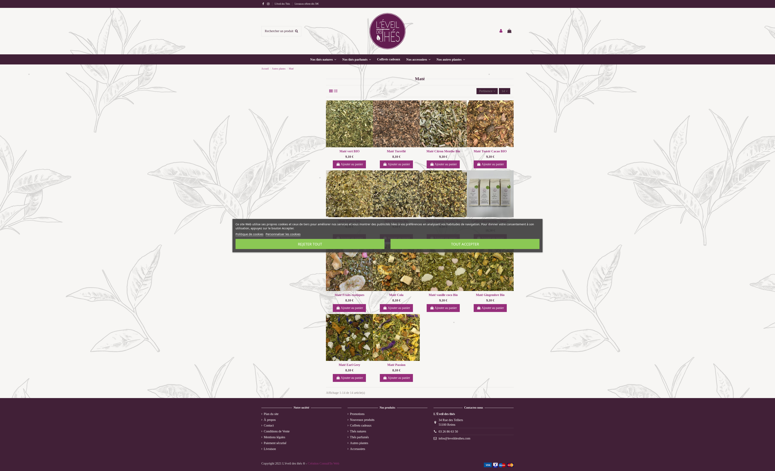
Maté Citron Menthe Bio (443, 151)
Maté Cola (396, 295)
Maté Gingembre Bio (490, 295)
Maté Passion (396, 365)
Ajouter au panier (352, 164)
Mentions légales (274, 437)
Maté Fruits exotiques (349, 295)
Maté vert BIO (349, 151)
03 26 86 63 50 (448, 431)
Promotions (357, 414)
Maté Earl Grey (349, 365)
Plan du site (271, 414)
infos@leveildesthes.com (454, 438)
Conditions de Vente (277, 431)
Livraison (270, 449)
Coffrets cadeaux (361, 425)
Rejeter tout (310, 243)
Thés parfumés (359, 437)
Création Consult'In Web (323, 463)
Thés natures (358, 431)
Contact (269, 425)
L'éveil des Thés (283, 3)
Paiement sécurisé (275, 443)
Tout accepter (465, 243)
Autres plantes (359, 443)
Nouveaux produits (362, 419)
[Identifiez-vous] (501, 31)
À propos (270, 419)
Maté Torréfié (396, 151)
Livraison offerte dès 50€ (307, 3)
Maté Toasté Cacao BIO (490, 151)
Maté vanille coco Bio (443, 295)
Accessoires (357, 449)
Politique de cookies (249, 234)
